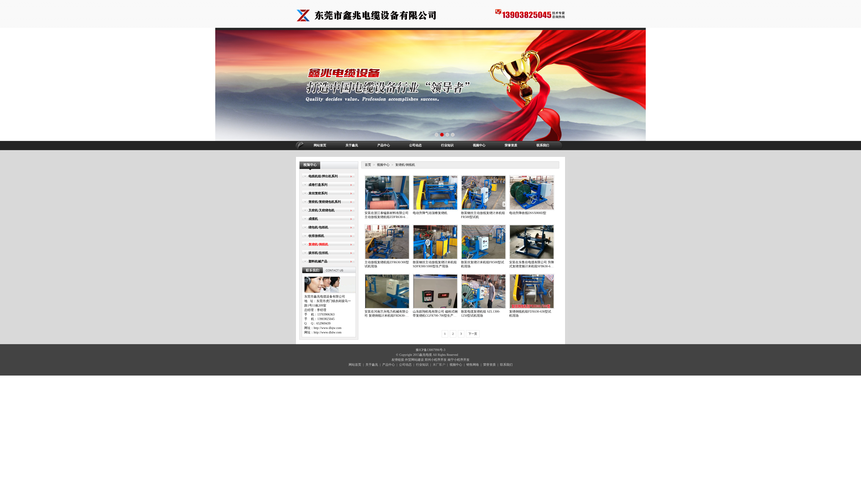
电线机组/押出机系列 (323, 176)
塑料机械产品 (318, 261)
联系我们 (543, 145)
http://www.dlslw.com (327, 332)
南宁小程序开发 (459, 359)
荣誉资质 (511, 145)
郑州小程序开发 (436, 359)
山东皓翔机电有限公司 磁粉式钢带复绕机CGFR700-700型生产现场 (435, 315)
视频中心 (479, 145)
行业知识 (447, 145)
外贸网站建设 (414, 359)
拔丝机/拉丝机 (318, 253)
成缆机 (313, 218)
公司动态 (415, 145)
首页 (368, 164)
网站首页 (320, 145)
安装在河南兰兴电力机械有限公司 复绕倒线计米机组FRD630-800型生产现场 (387, 315)
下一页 (472, 333)
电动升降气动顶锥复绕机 (430, 213)
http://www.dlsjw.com (327, 328)
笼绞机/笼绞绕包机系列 (325, 201)
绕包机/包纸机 (318, 227)
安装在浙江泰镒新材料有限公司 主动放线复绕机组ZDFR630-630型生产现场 (387, 217)
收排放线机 (316, 236)
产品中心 (383, 145)
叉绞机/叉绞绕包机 (322, 210)
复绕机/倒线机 (318, 244)
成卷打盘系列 (318, 184)
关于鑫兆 (352, 145)
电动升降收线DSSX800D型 (527, 213)
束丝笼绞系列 (318, 193)
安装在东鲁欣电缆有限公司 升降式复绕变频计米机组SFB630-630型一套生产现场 (531, 266)
